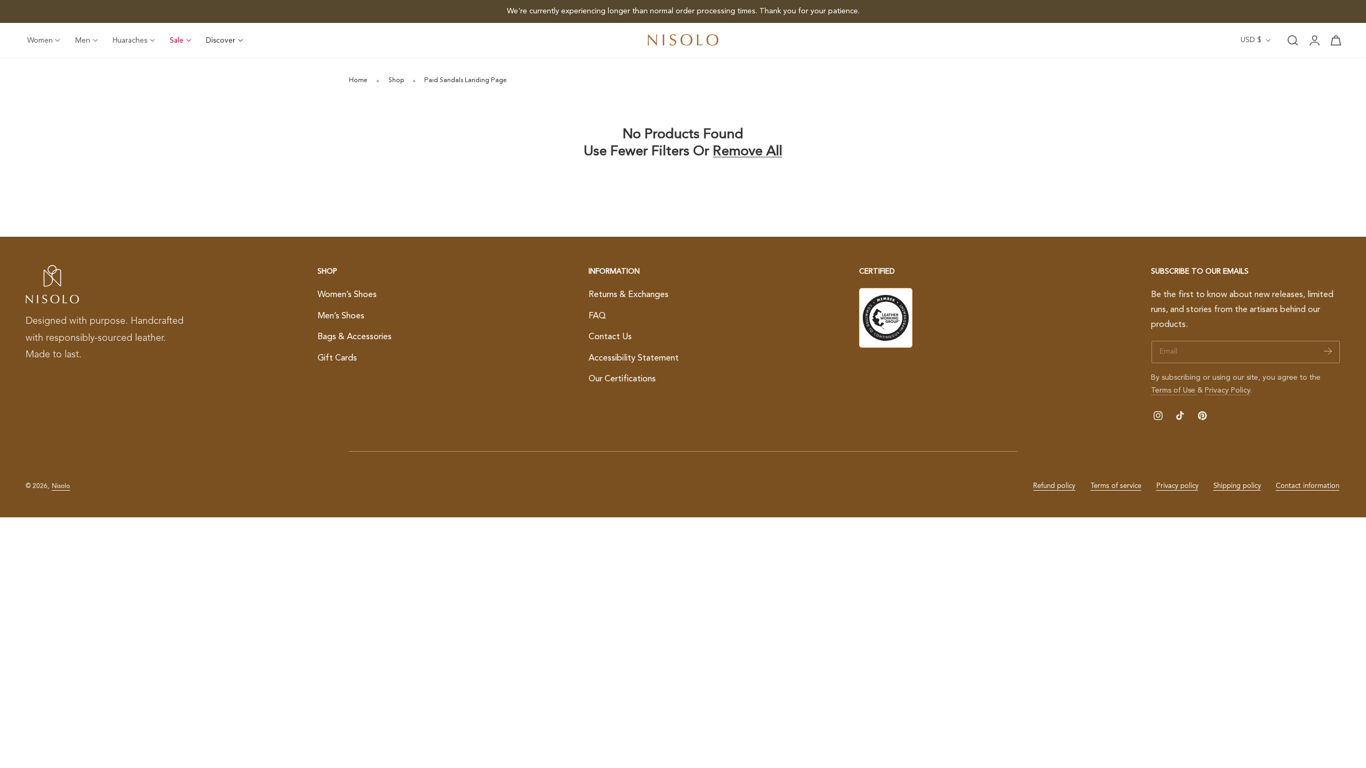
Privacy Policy (1227, 390)
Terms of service (1116, 486)
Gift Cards (337, 358)
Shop (396, 80)
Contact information (1307, 486)
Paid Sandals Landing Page (465, 80)
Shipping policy (1237, 486)
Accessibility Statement (634, 358)
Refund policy (1054, 486)
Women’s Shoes (347, 295)
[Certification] (885, 318)
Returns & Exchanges (629, 295)
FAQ (597, 315)
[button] (1293, 40)
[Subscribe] (1327, 351)
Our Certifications (622, 379)
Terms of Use (1174, 390)
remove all (747, 151)
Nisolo (61, 486)
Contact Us (610, 337)
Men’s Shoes (340, 315)
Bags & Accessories (354, 337)
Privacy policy (1177, 486)
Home (358, 80)
